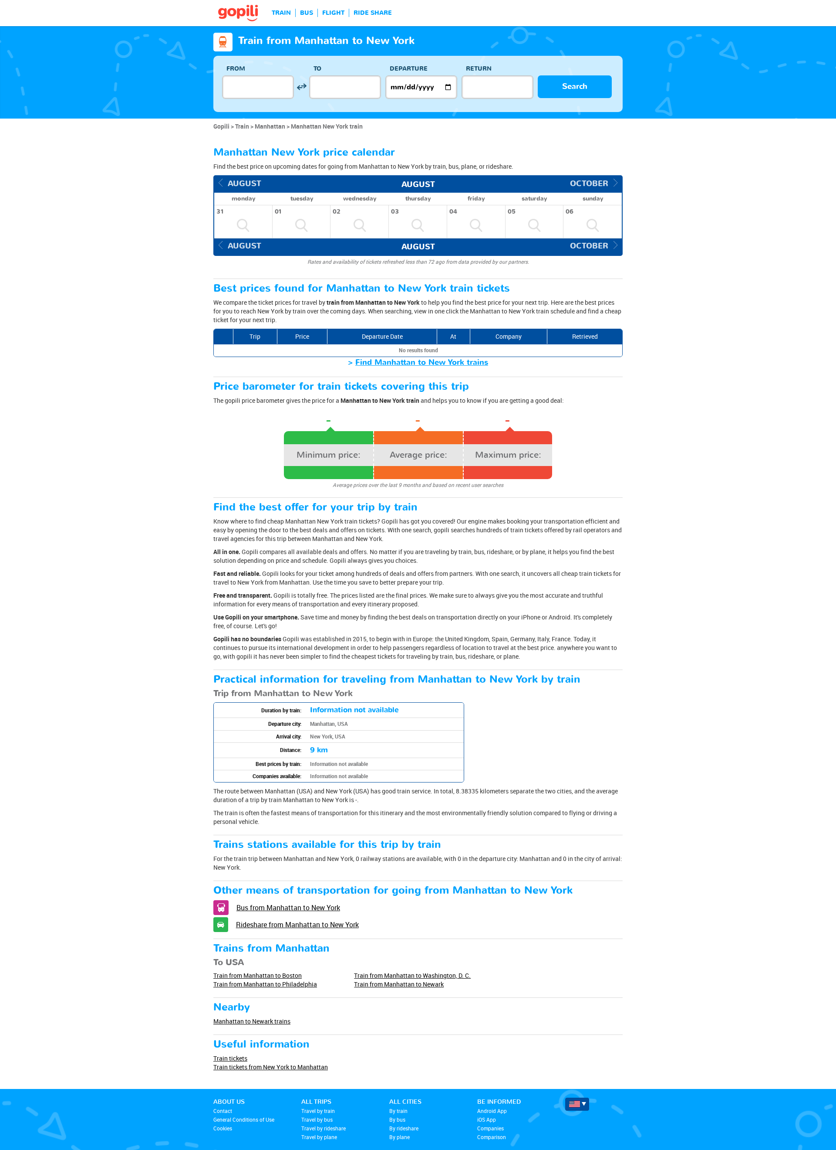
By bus (397, 1119)
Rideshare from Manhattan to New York (297, 924)
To (317, 69)
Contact (222, 1110)
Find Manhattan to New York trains (421, 362)
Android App (492, 1110)
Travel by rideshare (323, 1128)
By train (398, 1110)
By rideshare (403, 1128)
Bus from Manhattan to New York (288, 907)
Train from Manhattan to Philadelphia (265, 984)
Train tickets (230, 1058)
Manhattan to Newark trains (251, 1021)
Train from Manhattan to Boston (257, 975)
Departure (409, 69)
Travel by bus (317, 1119)
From (235, 69)
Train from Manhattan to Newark (399, 984)
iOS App (486, 1119)
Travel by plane (319, 1136)
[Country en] (577, 1104)
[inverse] (301, 87)
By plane (399, 1136)
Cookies (222, 1128)
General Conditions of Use (243, 1119)
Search (574, 86)
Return (479, 69)
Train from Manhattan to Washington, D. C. (412, 975)
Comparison (491, 1136)
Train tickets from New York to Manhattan (270, 1067)
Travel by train (318, 1110)
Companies (490, 1128)
